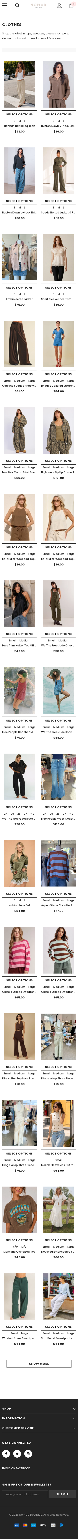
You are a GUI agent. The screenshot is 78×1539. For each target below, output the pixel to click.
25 (12, 814)
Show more (39, 1364)
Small (7, 381)
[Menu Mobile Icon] (4, 5)
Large (32, 381)
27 (25, 814)
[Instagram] (28, 1454)
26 (19, 814)
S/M (15, 1246)
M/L (23, 1246)
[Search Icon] (17, 5)
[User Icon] (59, 5)
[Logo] (38, 5)
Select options (19, 114)
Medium (19, 381)
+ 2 (32, 814)
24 (6, 814)
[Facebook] (6, 1454)
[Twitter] (17, 1454)
